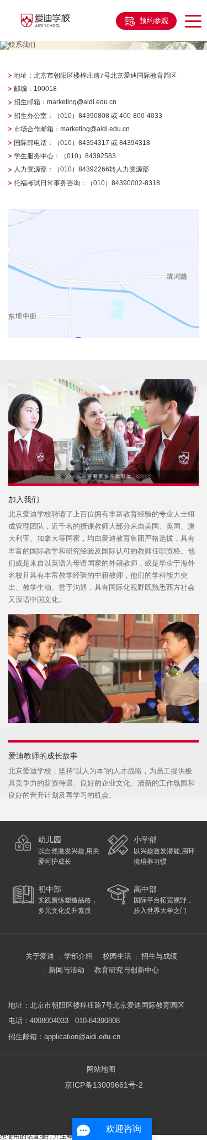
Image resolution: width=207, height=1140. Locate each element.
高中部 (145, 889)
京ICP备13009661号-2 (106, 1084)
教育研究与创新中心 (126, 970)
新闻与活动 (66, 970)
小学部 (145, 839)
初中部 (49, 889)
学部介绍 (78, 956)
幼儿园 (49, 839)
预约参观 (154, 21)
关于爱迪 (39, 956)
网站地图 (101, 1069)
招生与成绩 (159, 956)
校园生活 (117, 956)
